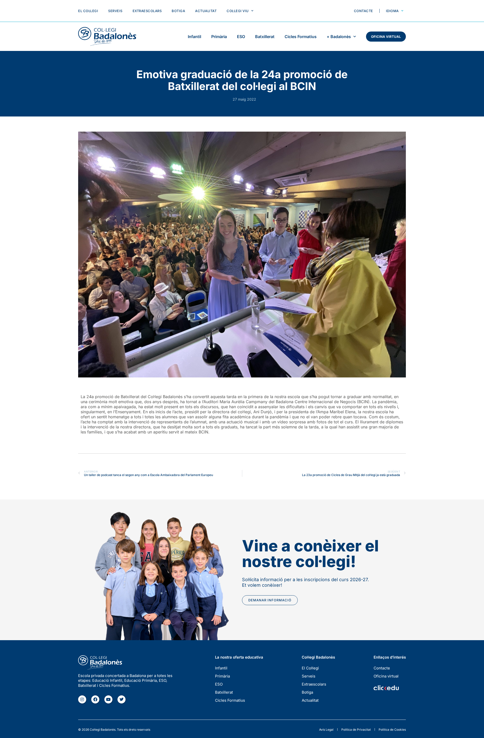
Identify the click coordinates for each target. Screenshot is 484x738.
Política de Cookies (392, 729)
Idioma (392, 11)
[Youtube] (108, 699)
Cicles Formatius (301, 36)
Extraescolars (147, 11)
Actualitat (206, 11)
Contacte (363, 11)
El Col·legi (88, 11)
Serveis (115, 11)
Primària (219, 36)
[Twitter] (121, 699)
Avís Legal (326, 729)
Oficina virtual (386, 37)
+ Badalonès (339, 36)
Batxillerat (265, 36)
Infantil (194, 36)
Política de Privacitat (356, 729)
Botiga (178, 11)
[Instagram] (82, 699)
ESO (241, 36)
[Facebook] (95, 699)
